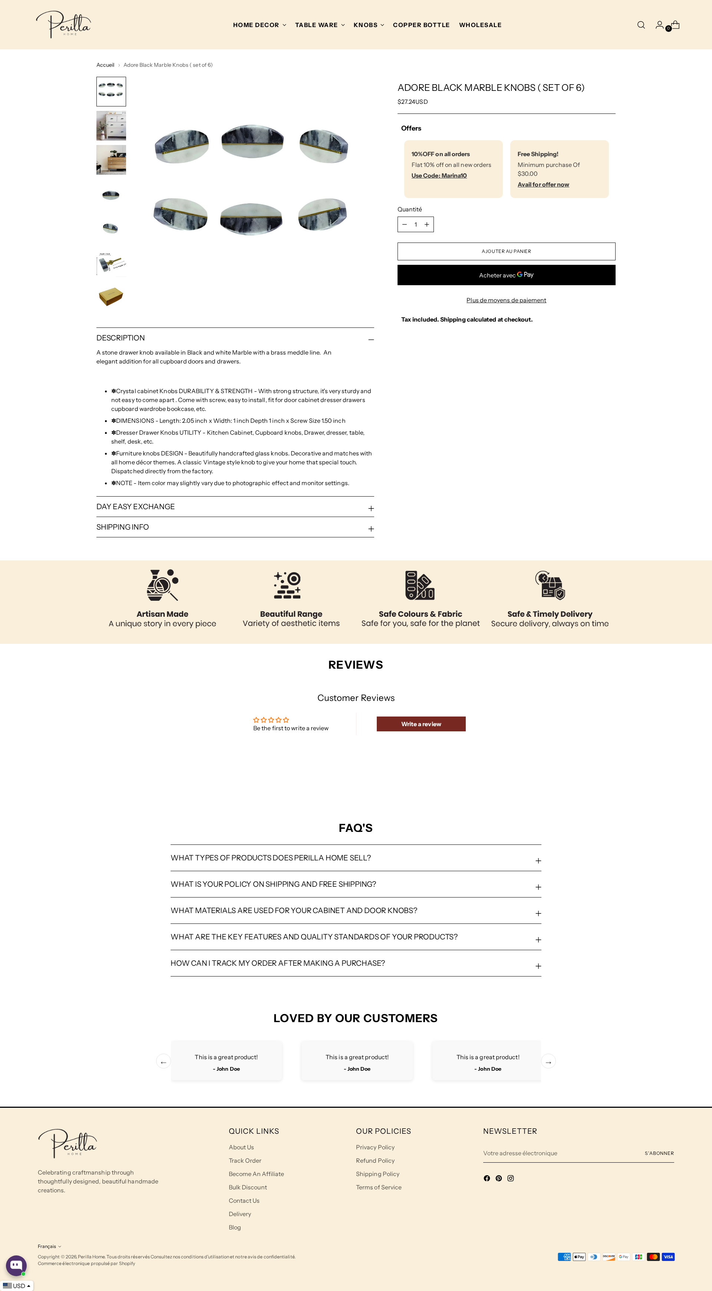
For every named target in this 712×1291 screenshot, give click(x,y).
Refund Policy (375, 1160)
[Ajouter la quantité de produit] (404, 224)
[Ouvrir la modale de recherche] (641, 24)
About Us (241, 1147)
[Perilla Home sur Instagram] (511, 1179)
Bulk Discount (248, 1187)
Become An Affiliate (256, 1174)
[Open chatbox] (16, 1265)
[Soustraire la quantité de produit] (427, 224)
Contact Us (244, 1200)
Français (47, 1246)
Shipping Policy (377, 1174)
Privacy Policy (375, 1147)
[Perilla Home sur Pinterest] (499, 1179)
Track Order (245, 1160)
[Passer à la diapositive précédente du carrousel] (592, 781)
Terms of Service (379, 1187)
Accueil (105, 65)
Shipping (453, 319)
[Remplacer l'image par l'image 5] (111, 228)
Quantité (410, 209)
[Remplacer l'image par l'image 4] (111, 194)
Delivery (240, 1214)
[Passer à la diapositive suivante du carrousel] (609, 781)
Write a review (421, 724)
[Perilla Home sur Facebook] (487, 1179)
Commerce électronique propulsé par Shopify (86, 1263)
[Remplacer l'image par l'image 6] (111, 262)
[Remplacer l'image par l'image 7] (111, 296)
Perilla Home (91, 1256)
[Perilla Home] (63, 24)
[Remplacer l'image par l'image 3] (111, 160)
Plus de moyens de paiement (506, 300)
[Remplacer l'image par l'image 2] (111, 126)
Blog (235, 1227)
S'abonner (659, 1153)
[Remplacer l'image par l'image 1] (111, 91)
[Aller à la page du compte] (656, 24)
